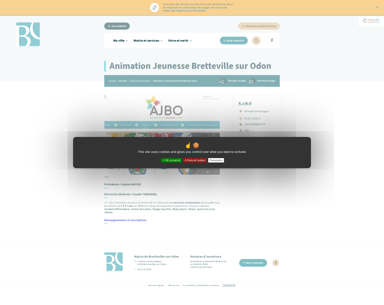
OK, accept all (172, 160)
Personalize (216, 160)
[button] (120, 40)
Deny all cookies (196, 160)
